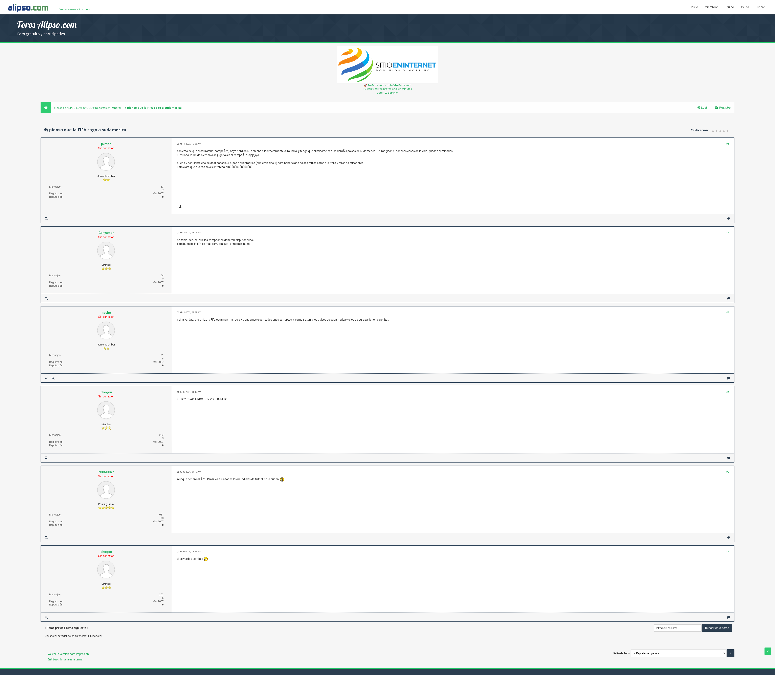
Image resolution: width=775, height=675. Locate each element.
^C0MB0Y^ (106, 472)
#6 (727, 551)
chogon (106, 392)
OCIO (89, 108)
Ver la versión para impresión (70, 654)
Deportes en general (108, 108)
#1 (727, 144)
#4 (727, 392)
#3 (727, 312)
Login (704, 107)
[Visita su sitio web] (46, 378)
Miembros (711, 7)
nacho (106, 313)
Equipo (729, 7)
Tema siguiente (75, 628)
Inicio (694, 7)
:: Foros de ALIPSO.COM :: (69, 108)
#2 (727, 232)
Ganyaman (106, 233)
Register (724, 107)
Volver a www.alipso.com (75, 9)
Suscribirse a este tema (67, 659)
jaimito (106, 144)
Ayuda (744, 7)
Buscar (760, 7)
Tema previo (55, 628)
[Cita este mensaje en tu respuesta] (729, 218)
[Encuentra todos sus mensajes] (46, 218)
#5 (727, 472)
